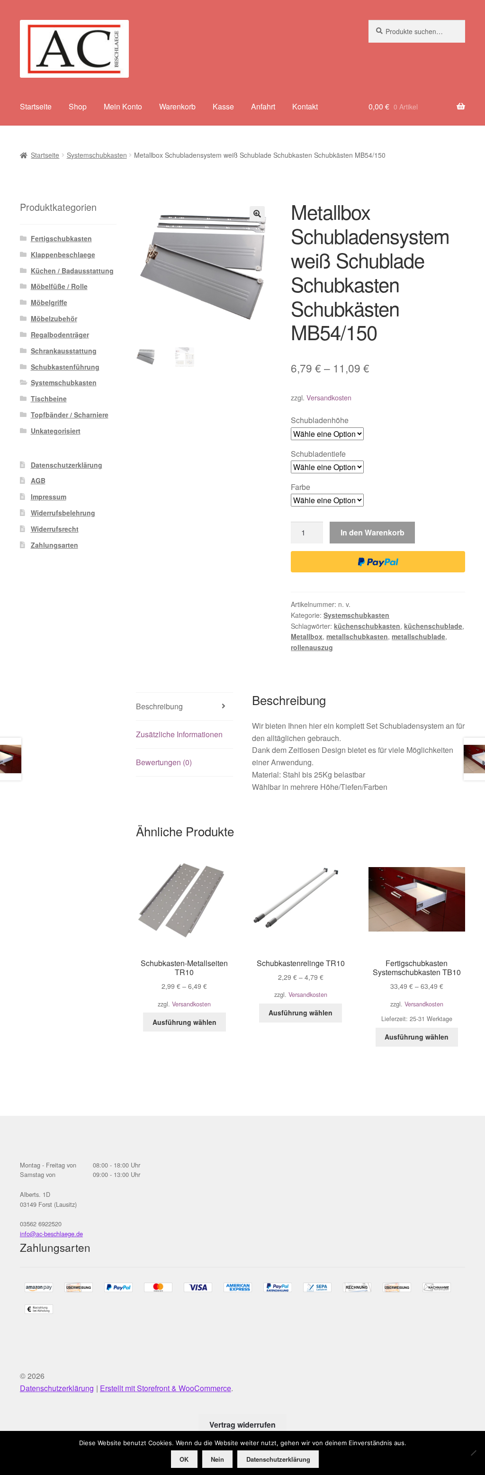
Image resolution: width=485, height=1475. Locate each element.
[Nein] (473, 1452)
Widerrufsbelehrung (63, 512)
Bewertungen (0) (164, 762)
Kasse (223, 106)
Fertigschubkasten (61, 238)
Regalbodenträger (60, 334)
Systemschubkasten (97, 155)
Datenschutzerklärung (66, 465)
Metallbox (307, 636)
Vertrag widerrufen (242, 1424)
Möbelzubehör (54, 318)
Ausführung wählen (184, 1022)
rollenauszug (312, 647)
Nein (217, 1459)
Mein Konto (123, 106)
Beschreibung (159, 706)
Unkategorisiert (56, 430)
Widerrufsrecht (55, 529)
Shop (78, 106)
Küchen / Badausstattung (72, 270)
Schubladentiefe (318, 453)
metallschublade (418, 636)
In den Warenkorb (372, 532)
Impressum (48, 496)
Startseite (36, 106)
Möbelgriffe (49, 302)
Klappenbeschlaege (63, 254)
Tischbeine (49, 398)
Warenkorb (177, 106)
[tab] (184, 707)
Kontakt (305, 106)
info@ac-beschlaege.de (51, 1233)
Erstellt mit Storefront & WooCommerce (165, 1388)
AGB (38, 480)
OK (184, 1459)
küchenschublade (433, 626)
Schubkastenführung (65, 366)
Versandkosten (328, 397)
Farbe (300, 486)
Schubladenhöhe (320, 420)
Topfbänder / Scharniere (69, 414)
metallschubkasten (357, 636)
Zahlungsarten (54, 545)
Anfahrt (263, 106)
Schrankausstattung (64, 350)
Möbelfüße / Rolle (59, 286)
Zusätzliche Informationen (179, 734)
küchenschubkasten (367, 626)
